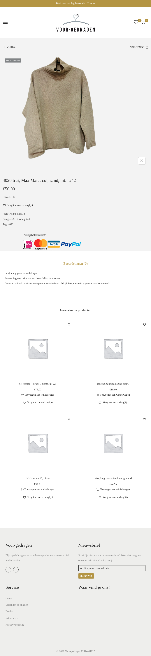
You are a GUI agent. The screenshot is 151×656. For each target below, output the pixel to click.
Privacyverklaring (15, 624)
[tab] (75, 263)
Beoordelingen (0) (75, 263)
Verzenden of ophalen (17, 604)
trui (28, 219)
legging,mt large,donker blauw (113, 383)
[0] (136, 22)
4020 (10, 224)
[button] (18, 205)
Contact (9, 598)
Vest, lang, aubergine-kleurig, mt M (113, 478)
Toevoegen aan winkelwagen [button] (39, 394)
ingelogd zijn (20, 278)
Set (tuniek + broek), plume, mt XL (38, 383)
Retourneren (12, 618)
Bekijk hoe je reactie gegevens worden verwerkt (85, 283)
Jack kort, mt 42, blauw (37, 478)
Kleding (21, 219)
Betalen (9, 611)
